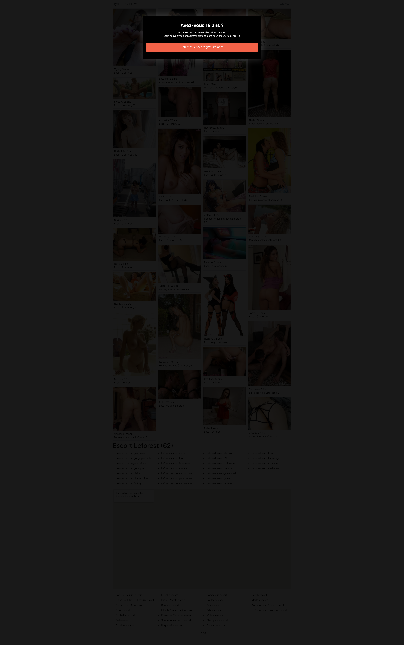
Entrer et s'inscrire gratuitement (202, 47)
